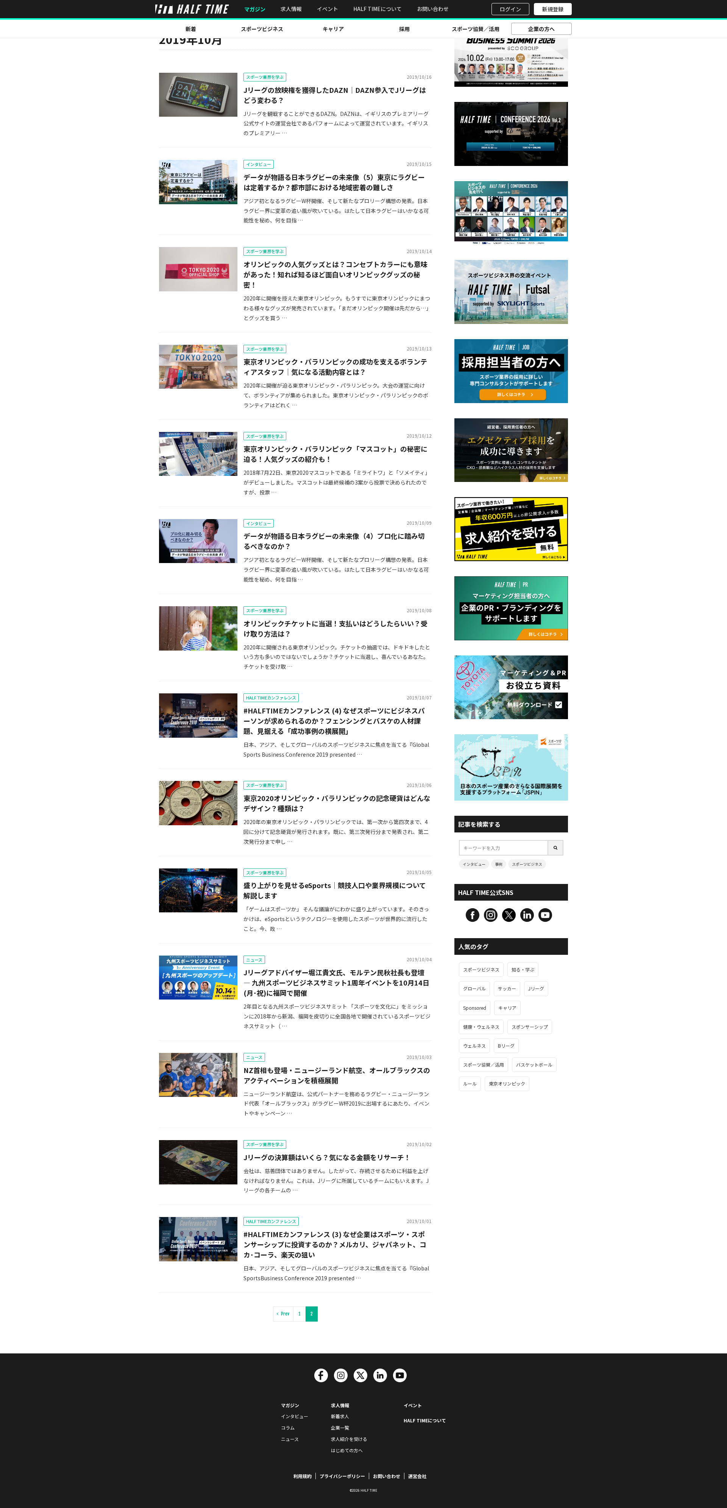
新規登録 (552, 9)
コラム (288, 1427)
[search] (555, 848)
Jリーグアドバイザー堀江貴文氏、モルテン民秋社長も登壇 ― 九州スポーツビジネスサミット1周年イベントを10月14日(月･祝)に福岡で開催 (336, 982)
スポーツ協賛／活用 (475, 29)
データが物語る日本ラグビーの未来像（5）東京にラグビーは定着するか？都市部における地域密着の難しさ (334, 182)
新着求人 (340, 1416)
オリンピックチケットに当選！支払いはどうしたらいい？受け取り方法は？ (335, 628)
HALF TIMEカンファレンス (271, 698)
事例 (498, 864)
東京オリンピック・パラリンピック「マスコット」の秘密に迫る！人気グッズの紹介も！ (335, 454)
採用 (404, 29)
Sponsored (474, 1007)
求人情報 (291, 9)
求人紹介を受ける (349, 1439)
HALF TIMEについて (377, 9)
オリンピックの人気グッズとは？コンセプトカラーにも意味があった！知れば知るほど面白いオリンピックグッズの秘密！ (335, 274)
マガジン (254, 9)
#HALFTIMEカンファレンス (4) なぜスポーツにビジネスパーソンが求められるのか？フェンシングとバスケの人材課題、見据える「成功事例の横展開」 (334, 721)
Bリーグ (506, 1045)
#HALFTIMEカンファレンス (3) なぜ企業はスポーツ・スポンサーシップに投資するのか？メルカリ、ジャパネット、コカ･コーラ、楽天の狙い (334, 1244)
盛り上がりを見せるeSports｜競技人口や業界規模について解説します (334, 890)
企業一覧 (340, 1427)
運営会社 (417, 1476)
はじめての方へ (347, 1450)
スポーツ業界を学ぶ (265, 77)
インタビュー (258, 164)
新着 (191, 29)
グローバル (474, 988)
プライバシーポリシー (342, 1476)
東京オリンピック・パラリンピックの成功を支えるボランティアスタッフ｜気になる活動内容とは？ (335, 367)
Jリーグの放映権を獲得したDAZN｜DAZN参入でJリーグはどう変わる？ (334, 95)
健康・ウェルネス (481, 1026)
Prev (285, 1314)
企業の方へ (541, 29)
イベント (327, 9)
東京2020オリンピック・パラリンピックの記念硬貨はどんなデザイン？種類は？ (337, 803)
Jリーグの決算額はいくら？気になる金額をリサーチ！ (327, 1157)
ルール (470, 1083)
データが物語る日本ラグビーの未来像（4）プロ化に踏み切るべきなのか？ (334, 541)
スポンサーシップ (530, 1026)
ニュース (254, 960)
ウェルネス (474, 1045)
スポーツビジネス (262, 29)
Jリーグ (536, 988)
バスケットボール (534, 1064)
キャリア (333, 29)
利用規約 (302, 1476)
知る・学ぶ (523, 969)
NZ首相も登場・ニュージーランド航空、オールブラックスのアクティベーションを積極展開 (336, 1075)
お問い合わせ (433, 9)
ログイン (510, 9)
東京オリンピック (507, 1083)
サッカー (507, 988)
